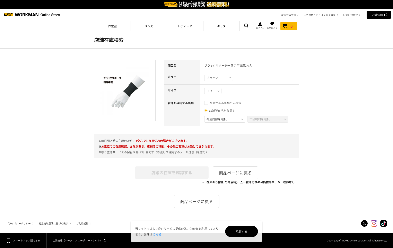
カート (291, 26)
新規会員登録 (288, 14)
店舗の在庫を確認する (171, 172)
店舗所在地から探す (222, 110)
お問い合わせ (350, 14)
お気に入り (272, 27)
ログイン (260, 27)
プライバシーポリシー (18, 223)
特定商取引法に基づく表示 (53, 223)
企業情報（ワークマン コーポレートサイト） (77, 240)
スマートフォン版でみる (26, 240)
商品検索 (246, 26)
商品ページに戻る (235, 173)
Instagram (374, 223)
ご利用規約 (82, 223)
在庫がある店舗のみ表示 (225, 103)
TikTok (383, 223)
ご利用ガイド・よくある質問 (319, 14)
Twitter (364, 223)
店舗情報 (377, 15)
